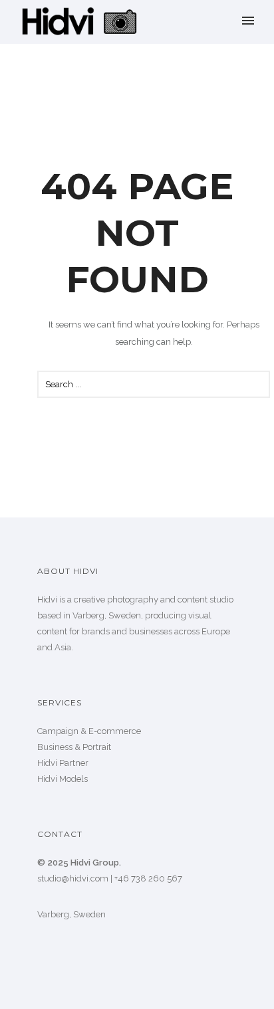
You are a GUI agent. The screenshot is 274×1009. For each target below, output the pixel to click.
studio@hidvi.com (72, 878)
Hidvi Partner (62, 763)
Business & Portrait (74, 747)
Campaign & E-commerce (89, 731)
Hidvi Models (62, 779)
